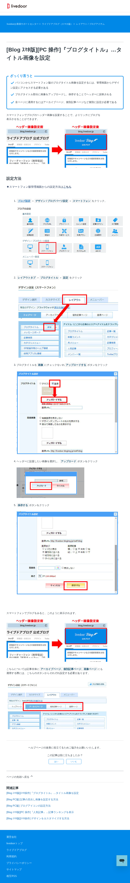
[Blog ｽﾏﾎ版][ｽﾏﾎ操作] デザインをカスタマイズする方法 (37, 818)
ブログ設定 (24, 200)
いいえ (74, 761)
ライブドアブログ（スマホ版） (57, 24)
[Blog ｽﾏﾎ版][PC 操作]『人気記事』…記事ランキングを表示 (40, 812)
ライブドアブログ (16, 849)
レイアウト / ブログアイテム (90, 24)
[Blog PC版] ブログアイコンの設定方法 (28, 805)
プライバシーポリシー (19, 862)
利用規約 (11, 856)
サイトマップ (14, 869)
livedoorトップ (14, 843)
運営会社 (11, 836)
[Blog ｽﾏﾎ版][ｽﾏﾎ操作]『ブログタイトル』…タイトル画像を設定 (42, 793)
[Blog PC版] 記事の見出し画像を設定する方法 (32, 799)
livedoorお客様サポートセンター (23, 24)
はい (56, 761)
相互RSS (11, 876)
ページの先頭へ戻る (18, 776)
